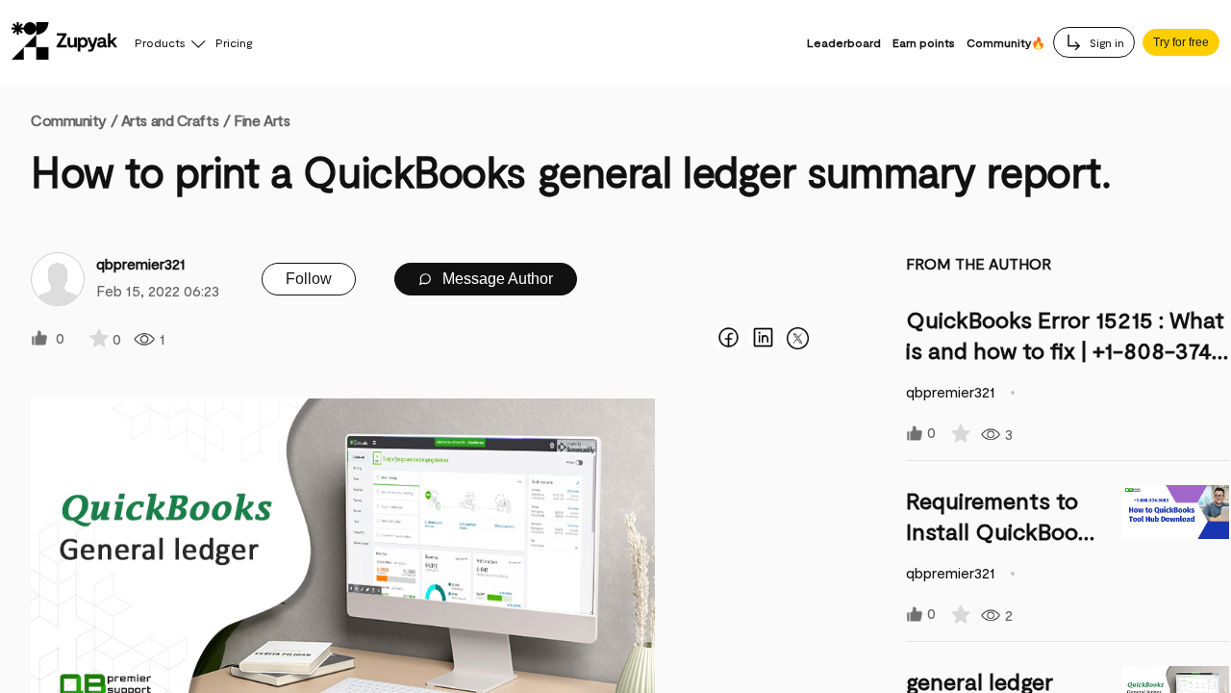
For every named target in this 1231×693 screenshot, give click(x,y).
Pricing (233, 42)
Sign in (1105, 42)
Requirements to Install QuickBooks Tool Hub (1003, 531)
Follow (309, 278)
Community (74, 120)
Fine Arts (261, 120)
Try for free (1181, 42)
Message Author (496, 278)
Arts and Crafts (169, 120)
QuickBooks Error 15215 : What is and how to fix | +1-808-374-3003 (1065, 350)
